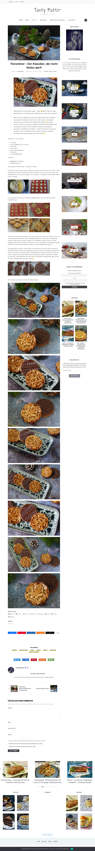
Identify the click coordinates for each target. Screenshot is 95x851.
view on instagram (47, 834)
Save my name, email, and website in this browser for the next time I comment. (27, 740)
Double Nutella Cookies (42, 688)
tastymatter (21, 71)
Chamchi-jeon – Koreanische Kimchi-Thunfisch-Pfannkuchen (68, 320)
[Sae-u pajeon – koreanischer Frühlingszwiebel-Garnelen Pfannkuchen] (16, 762)
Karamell (38, 650)
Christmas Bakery (23, 650)
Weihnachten (53, 650)
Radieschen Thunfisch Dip (81, 780)
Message (10, 708)
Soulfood (71, 20)
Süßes (33, 20)
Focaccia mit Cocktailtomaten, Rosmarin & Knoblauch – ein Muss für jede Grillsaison (48, 782)
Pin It (34, 659)
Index (27, 20)
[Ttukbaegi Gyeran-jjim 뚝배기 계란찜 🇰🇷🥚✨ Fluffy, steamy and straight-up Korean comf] (38, 799)
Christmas (14, 650)
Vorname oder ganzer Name (74, 273)
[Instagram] (27, 667)
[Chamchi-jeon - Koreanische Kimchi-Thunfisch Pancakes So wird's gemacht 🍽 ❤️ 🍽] (38, 808)
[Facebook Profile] (25, 667)
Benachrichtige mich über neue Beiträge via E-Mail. (22, 746)
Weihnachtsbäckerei (34, 651)
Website (10, 734)
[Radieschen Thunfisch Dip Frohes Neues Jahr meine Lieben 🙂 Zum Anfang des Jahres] (38, 827)
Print (52, 659)
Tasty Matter (47, 10)
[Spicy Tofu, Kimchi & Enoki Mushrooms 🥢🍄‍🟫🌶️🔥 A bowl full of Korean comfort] (56, 799)
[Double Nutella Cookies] (53, 688)
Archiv (16, 1)
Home (21, 20)
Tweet (18, 659)
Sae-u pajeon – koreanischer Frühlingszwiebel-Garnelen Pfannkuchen (81, 346)
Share (26, 659)
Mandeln (45, 650)
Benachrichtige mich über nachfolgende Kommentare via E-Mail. (26, 743)
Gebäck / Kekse (48, 71)
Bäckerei (43, 20)
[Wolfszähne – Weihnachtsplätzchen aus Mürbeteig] (14, 688)
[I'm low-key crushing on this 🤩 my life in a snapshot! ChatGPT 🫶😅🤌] (56, 818)
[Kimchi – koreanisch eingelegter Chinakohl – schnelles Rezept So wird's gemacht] (56, 808)
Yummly (43, 659)
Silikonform (13, 161)
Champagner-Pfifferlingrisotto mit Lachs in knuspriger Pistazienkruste (81, 320)
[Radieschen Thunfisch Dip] (81, 762)
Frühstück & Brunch (57, 20)
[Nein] (93, 849)
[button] (34, 42)
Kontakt (22, 1)
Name (9, 722)
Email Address (11, 728)
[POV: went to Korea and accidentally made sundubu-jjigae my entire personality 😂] (47, 799)
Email (74, 278)
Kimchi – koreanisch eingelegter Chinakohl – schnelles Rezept (68, 344)
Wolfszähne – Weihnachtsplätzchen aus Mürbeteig (25, 688)
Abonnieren (74, 375)
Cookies (32, 650)
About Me (11, 1)
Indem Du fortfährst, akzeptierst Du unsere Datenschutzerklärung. (75, 284)
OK (72, 848)
